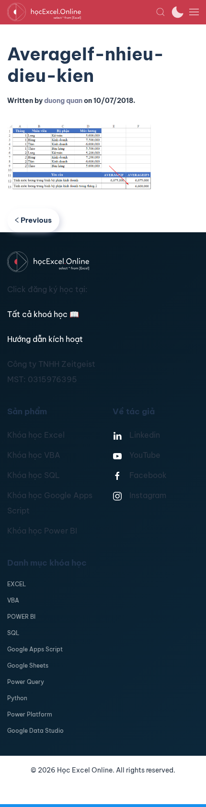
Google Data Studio (35, 730)
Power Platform (29, 714)
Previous (36, 220)
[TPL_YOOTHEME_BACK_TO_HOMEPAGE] (81, 12)
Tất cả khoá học (43, 314)
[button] (160, 12)
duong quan (63, 100)
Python (17, 698)
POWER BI (21, 616)
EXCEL (16, 584)
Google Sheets (27, 665)
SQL (13, 633)
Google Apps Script (35, 649)
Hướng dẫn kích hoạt (45, 339)
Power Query (25, 681)
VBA (13, 600)
